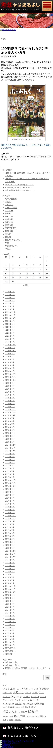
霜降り (11, 720)
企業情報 (34, 157)
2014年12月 (10, 551)
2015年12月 (10, 516)
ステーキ (16, 696)
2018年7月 (10, 424)
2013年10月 (10, 592)
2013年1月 (10, 619)
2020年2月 (10, 368)
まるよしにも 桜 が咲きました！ (19, 185)
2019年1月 (10, 407)
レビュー (9, 216)
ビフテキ (43, 697)
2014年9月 (10, 560)
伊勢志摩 (9, 222)
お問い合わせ (11, 199)
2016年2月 (10, 510)
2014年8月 (10, 563)
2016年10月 (10, 486)
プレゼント (8, 700)
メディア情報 (14, 157)
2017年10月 (10, 451)
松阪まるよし (11, 711)
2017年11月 (10, 448)
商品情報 (9, 225)
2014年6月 (10, 569)
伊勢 (24, 704)
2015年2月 (10, 545)
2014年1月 (10, 583)
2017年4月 (10, 468)
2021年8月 (10, 324)
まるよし (18, 692)
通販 (4, 720)
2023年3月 (10, 298)
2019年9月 (10, 383)
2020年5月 (10, 365)
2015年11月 (10, 518)
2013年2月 (10, 616)
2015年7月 (10, 530)
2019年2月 (10, 404)
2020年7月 (10, 359)
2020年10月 (10, 351)
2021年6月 (10, 330)
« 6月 (25, 285)
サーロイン (6, 697)
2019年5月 (10, 395)
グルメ (41, 693)
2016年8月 (10, 492)
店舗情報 (42, 157)
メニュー (25, 157)
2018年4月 (10, 433)
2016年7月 (10, 495)
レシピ (8, 213)
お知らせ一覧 (11, 662)
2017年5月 (10, 465)
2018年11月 (10, 412)
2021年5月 (10, 333)
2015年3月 (10, 542)
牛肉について (11, 246)
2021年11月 (10, 315)
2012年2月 (10, 642)
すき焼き (44, 688)
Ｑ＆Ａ (8, 249)
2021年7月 (10, 327)
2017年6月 (10, 463)
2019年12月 (10, 374)
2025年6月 (10, 292)
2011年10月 (10, 651)
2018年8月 (10, 421)
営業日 (5, 707)
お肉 (17, 689)
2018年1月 (10, 442)
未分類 (8, 234)
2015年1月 (10, 548)
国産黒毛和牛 (11, 228)
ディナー (26, 697)
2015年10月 (10, 521)
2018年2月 (10, 439)
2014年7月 (10, 566)
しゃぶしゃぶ (33, 689)
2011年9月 (9, 654)
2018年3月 (10, 436)
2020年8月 (10, 356)
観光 (37, 716)
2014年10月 (10, 557)
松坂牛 (27, 707)
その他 (4, 157)
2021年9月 (10, 321)
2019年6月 (10, 392)
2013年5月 (10, 607)
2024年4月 (10, 295)
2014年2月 (10, 580)
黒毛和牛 (18, 720)
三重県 (18, 703)
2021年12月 (10, 312)
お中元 (5, 689)
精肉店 (28, 716)
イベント (9, 205)
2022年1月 (10, 309)
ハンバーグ (35, 697)
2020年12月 (10, 345)
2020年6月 (10, 362)
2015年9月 (10, 524)
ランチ (18, 700)
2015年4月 (10, 539)
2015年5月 (10, 536)
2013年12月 (10, 586)
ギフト (35, 693)
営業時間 (11, 707)
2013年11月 (10, 589)
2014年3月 (10, 577)
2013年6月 (10, 604)
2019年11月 (10, 377)
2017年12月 (10, 445)
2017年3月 (10, 471)
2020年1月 (10, 371)
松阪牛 (33, 711)
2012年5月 (10, 633)
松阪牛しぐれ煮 (8, 716)
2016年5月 (10, 501)
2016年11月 (10, 483)
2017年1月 (10, 477)
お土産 (11, 688)
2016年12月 (10, 480)
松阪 (33, 707)
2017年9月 (10, 454)
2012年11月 (10, 625)
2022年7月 (10, 306)
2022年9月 (10, 300)
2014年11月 (10, 554)
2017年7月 (10, 460)
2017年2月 (10, 474)
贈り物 (43, 716)
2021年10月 (10, 318)
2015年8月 (10, 527)
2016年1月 (10, 513)
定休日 (18, 707)
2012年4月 (10, 636)
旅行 (22, 707)
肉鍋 (32, 716)
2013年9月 (10, 595)
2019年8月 (10, 386)
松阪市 (8, 237)
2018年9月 (10, 418)
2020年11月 (10, 348)
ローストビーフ (8, 704)
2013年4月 (10, 610)
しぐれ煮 (24, 689)
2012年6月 (10, 630)
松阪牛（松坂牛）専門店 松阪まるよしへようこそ (27, 668)
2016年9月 (10, 489)
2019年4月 (10, 398)
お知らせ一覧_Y (12, 665)
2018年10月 (10, 415)
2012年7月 (10, 627)
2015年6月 (10, 533)
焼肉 (16, 716)
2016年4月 (10, 504)
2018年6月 (10, 427)
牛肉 (7, 243)
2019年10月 (10, 380)
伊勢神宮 (39, 703)
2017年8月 (10, 457)
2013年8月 (10, 598)
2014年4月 (10, 574)
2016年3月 (10, 507)
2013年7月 (10, 601)
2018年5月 (10, 430)
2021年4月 (10, 336)
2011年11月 (10, 648)
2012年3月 (10, 639)
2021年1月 (10, 342)
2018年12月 (10, 409)
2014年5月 (10, 572)
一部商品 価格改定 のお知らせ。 (19, 190)
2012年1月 (10, 645)
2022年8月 (10, 303)
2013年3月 (10, 613)
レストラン (33, 700)
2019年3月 (10, 401)
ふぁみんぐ (7, 693)
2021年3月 (10, 339)
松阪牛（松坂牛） (12, 159)
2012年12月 (10, 622)
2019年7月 (10, 389)
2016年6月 (10, 498)
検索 (47, 678)
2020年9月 (10, 354)
